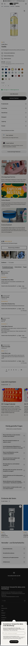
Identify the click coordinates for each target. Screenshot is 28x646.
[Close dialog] (25, 623)
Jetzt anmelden (14, 641)
